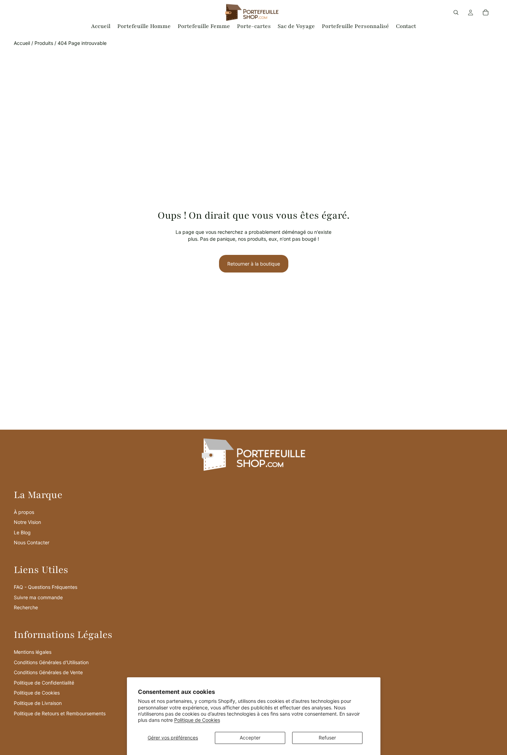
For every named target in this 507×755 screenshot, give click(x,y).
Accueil (22, 43)
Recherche (26, 607)
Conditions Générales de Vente (48, 672)
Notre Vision (27, 522)
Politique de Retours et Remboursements (60, 713)
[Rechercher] (456, 12)
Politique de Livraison (38, 703)
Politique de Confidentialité (44, 683)
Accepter (250, 737)
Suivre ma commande (38, 597)
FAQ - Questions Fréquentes (45, 587)
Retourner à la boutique (253, 264)
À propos (24, 512)
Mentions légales (32, 652)
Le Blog (22, 532)
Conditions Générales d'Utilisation (51, 662)
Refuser (327, 737)
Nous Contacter (31, 542)
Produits (43, 43)
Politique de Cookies (197, 720)
